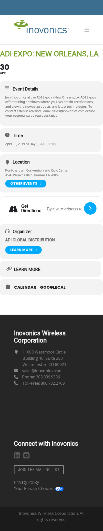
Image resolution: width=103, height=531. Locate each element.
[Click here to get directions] (90, 208)
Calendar (25, 287)
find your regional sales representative (50, 113)
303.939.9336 (48, 377)
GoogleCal (53, 287)
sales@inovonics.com (68, 111)
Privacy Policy (26, 482)
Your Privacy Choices (33, 488)
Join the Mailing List (39, 470)
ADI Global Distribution (30, 240)
